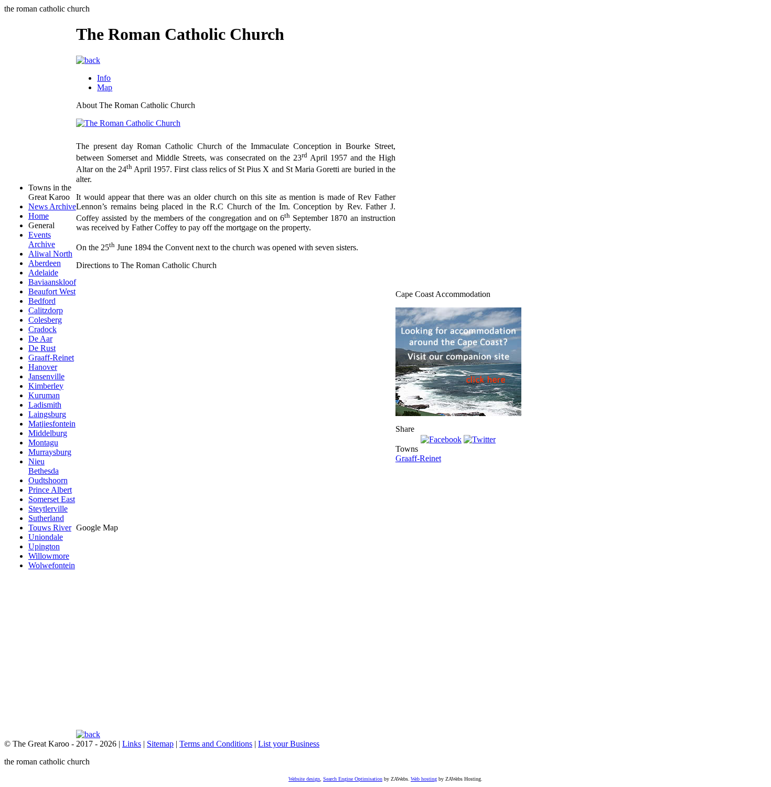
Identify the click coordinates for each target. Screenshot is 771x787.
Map (104, 87)
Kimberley (45, 385)
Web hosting (424, 779)
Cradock (42, 329)
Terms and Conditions (215, 743)
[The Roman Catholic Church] (128, 123)
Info (104, 77)
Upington (44, 546)
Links (131, 743)
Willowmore (48, 555)
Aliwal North (50, 253)
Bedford (42, 300)
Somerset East (51, 499)
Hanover (42, 367)
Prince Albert (50, 489)
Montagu (43, 442)
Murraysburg (49, 452)
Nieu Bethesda (43, 466)
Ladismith (44, 404)
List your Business (288, 743)
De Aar (40, 338)
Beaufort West (52, 291)
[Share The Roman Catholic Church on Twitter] (480, 438)
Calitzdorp (45, 310)
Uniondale (45, 537)
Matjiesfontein (52, 423)
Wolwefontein (51, 565)
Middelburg (47, 433)
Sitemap (160, 743)
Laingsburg (47, 414)
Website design (304, 779)
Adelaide (43, 272)
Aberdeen (44, 263)
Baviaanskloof (52, 282)
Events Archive (41, 239)
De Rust (42, 348)
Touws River (49, 527)
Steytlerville (48, 508)
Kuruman (44, 395)
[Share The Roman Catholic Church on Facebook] (441, 438)
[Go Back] (88, 59)
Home (38, 215)
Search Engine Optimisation (352, 779)
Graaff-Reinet (51, 357)
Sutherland (46, 518)
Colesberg (45, 319)
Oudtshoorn (48, 480)
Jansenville (46, 376)
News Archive (52, 206)
